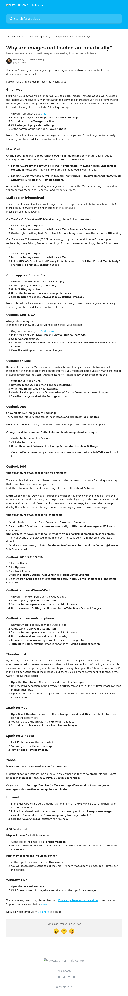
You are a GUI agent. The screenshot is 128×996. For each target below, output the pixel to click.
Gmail (44, 113)
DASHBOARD (64, 971)
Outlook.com (48, 331)
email (44, 904)
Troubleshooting (33, 36)
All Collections (13, 36)
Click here (43, 911)
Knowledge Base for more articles (78, 900)
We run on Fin (65, 986)
